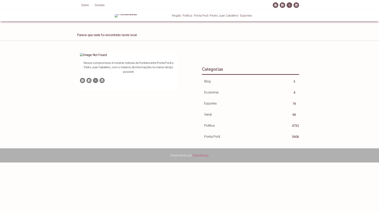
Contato (100, 5)
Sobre (85, 5)
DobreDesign (201, 155)
